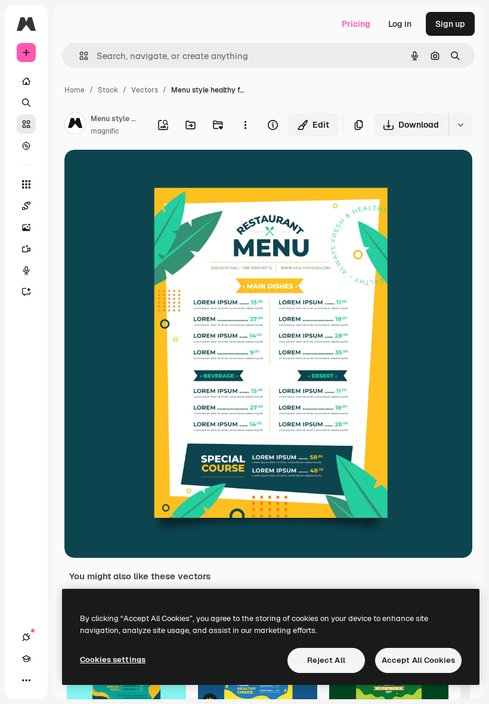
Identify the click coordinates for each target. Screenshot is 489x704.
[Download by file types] (460, 125)
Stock (108, 90)
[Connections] (26, 637)
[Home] (26, 81)
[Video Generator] (26, 248)
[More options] (245, 125)
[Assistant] (26, 291)
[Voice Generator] (26, 270)
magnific (105, 131)
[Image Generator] (26, 227)
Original (140, 172)
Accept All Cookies (418, 660)
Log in (399, 23)
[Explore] (26, 145)
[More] (26, 680)
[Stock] (26, 124)
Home (74, 90)
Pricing (356, 23)
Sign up (450, 23)
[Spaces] (26, 205)
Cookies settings (113, 659)
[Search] (26, 102)
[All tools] (26, 184)
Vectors (144, 90)
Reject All (326, 660)
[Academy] (26, 658)
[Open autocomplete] (79, 55)
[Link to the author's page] (75, 125)
